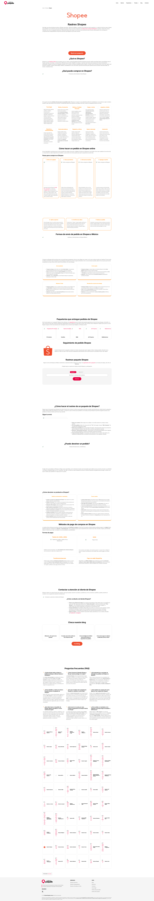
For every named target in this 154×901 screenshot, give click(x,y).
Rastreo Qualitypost (49, 832)
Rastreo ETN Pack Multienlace (108, 775)
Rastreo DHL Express (49, 775)
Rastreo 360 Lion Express (49, 732)
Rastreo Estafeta (84, 775)
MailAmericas (105, 337)
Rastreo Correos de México (96, 761)
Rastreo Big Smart (73, 746)
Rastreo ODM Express (95, 804)
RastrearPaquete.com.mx (48, 895)
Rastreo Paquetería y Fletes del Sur (49, 818)
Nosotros (94, 884)
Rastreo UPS (60, 861)
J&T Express (91, 337)
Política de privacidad (96, 889)
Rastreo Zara (107, 861)
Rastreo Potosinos (96, 818)
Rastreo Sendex (96, 832)
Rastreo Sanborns (73, 832)
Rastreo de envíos (74, 882)
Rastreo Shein (107, 832)
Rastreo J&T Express (107, 790)
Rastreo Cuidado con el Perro (108, 761)
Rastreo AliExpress (83, 732)
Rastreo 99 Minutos (60, 732)
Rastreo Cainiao (107, 746)
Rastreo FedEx (60, 789)
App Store (48, 188)
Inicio (43, 8)
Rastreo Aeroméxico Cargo (72, 732)
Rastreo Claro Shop (72, 761)
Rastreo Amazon (108, 732)
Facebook (72, 612)
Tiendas (46, 8)
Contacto (94, 886)
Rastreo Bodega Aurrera (84, 746)
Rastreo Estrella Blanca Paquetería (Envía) (96, 775)
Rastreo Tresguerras (107, 847)
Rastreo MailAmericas (72, 804)
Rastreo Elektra (72, 775)
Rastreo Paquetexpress (61, 818)
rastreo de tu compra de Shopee (89, 28)
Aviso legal (94, 887)
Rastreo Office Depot (107, 804)
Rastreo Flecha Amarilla (72, 790)
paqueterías (72, 322)
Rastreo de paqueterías (75, 884)
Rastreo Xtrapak (96, 861)
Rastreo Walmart (73, 861)
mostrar (49, 873)
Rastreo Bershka (61, 746)
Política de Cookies (96, 891)
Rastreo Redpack (61, 832)
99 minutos (49, 337)
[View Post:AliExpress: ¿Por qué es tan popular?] (50, 629)
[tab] (73, 372)
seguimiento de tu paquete (89, 362)
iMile (77, 337)
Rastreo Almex (95, 732)
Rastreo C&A (95, 746)
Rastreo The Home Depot (96, 847)
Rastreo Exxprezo (50, 789)
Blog (93, 882)
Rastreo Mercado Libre (85, 804)
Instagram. (78, 612)
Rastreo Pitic (72, 818)
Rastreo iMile (95, 789)
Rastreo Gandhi (84, 789)
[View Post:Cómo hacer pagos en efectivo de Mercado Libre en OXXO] (103, 629)
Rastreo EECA (60, 775)
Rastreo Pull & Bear (107, 818)
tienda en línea (52, 61)
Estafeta (63, 337)
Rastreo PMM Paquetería (84, 818)
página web (47, 190)
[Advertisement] (77, 41)
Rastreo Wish (84, 861)
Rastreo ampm (49, 746)
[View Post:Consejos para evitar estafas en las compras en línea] (68, 629)
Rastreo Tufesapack (49, 861)
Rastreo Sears (84, 832)
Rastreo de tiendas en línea (75, 886)
